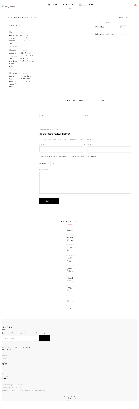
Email (90, 144)
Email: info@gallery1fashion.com (14, 384)
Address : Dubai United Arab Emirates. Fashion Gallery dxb (24, 391)
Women (5, 373)
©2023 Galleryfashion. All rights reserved (16, 347)
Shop (54, 5)
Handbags (25, 17)
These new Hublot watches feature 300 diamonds (26, 37)
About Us (88, 5)
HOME (47, 5)
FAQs (70, 8)
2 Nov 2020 (24, 32)
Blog (62, 5)
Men (3, 370)
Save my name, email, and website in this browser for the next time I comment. (68, 156)
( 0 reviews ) (108, 23)
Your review (44, 170)
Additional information (76, 100)
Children (5, 376)
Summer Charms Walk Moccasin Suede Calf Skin (26, 78)
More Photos (72, 5)
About (4, 356)
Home (10, 17)
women (17, 17)
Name (42, 144)
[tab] (76, 100)
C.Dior (70, 308)
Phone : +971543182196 (11, 388)
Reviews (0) (101, 100)
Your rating (44, 164)
